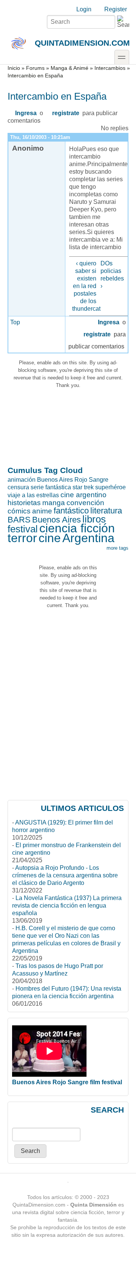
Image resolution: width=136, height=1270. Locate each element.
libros (94, 519)
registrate (65, 113)
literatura (106, 510)
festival (23, 529)
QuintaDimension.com (82, 43)
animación (22, 479)
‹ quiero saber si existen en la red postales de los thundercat (84, 286)
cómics (19, 511)
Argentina (88, 538)
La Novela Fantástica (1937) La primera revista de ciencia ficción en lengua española (67, 905)
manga (53, 503)
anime (42, 511)
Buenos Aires (56, 519)
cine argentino (83, 495)
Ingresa (26, 113)
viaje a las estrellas (33, 495)
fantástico (71, 510)
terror (22, 538)
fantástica (58, 487)
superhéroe (110, 487)
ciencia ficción (77, 528)
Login (83, 9)
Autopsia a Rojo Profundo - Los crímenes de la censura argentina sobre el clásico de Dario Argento (65, 875)
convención (85, 503)
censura (18, 487)
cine (50, 538)
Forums (35, 68)
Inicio (14, 68)
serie (37, 487)
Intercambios (109, 68)
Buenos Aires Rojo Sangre (72, 479)
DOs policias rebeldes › (112, 274)
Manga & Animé (69, 68)
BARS (19, 519)
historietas (24, 503)
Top (15, 322)
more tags (117, 548)
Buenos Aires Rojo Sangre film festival (67, 1082)
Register (115, 9)
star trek (83, 487)
